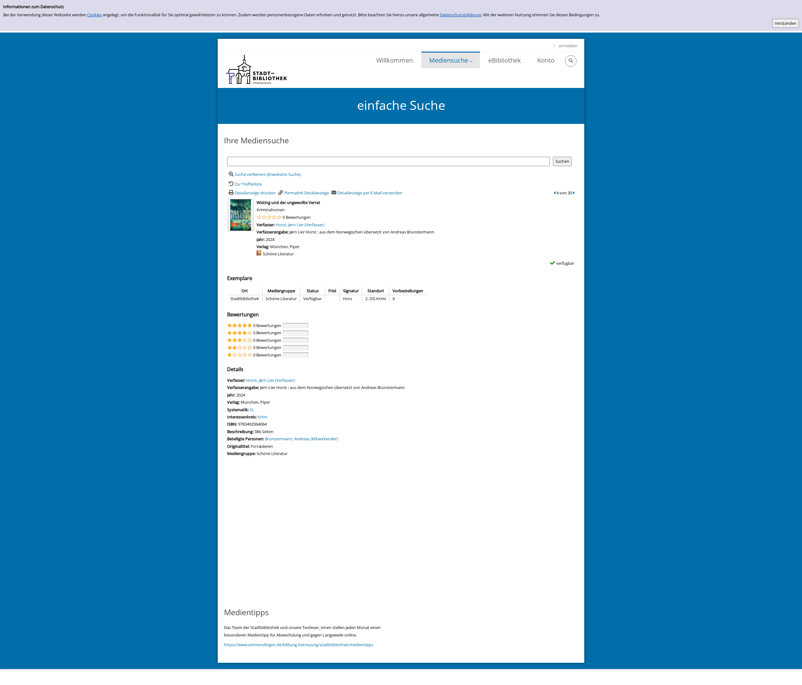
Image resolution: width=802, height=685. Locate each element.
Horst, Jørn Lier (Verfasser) (300, 224)
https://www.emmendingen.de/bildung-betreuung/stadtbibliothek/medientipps (298, 644)
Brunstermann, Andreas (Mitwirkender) (301, 439)
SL (252, 409)
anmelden (568, 46)
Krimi (262, 417)
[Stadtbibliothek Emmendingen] (256, 70)
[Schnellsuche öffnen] (570, 61)
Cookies (94, 15)
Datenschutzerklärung (460, 15)
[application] (450, 60)
